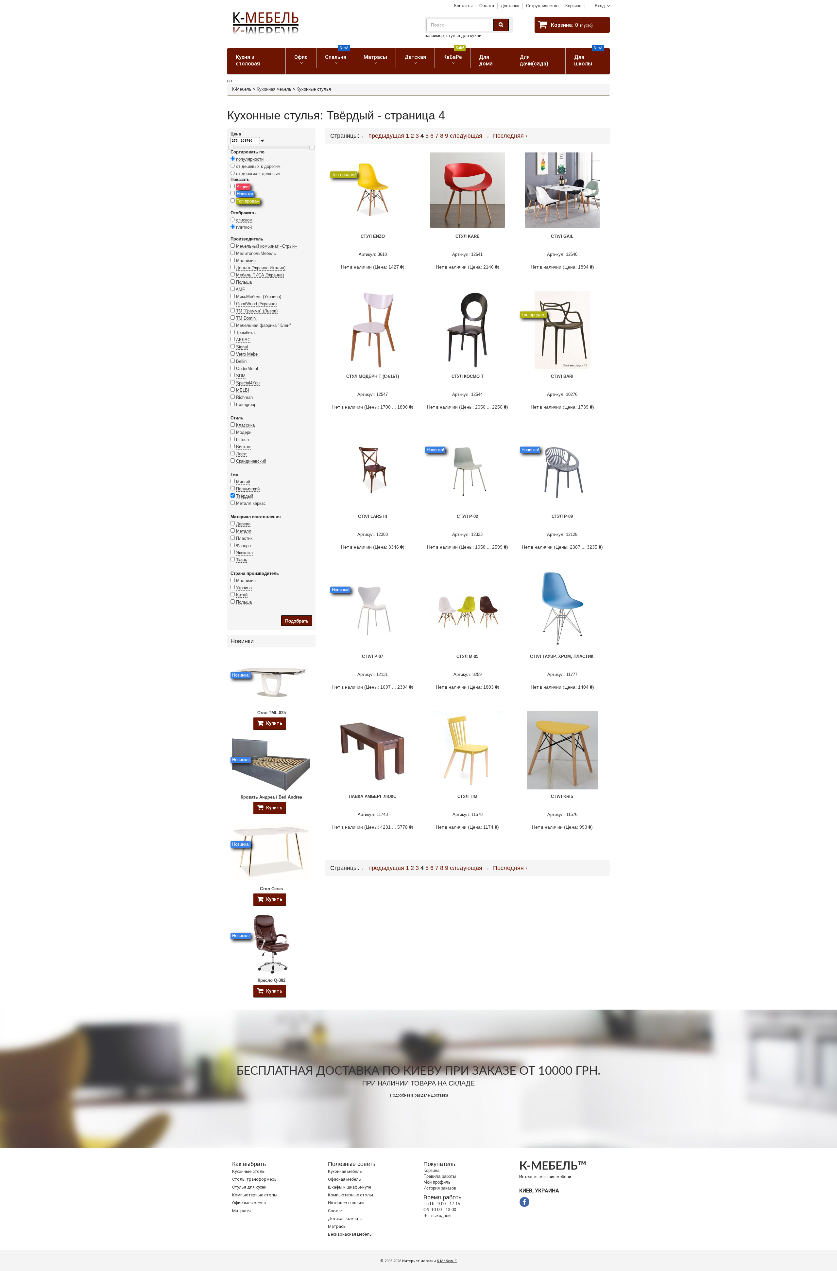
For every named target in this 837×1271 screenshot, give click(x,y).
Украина (244, 587)
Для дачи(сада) (534, 60)
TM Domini (246, 318)
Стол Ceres (271, 888)
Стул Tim (467, 796)
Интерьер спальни (346, 1202)
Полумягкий (248, 488)
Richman (244, 397)
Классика (245, 425)
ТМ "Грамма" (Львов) (257, 311)
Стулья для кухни (249, 1187)
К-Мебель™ (447, 1261)
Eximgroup (246, 404)
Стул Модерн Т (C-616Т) (372, 376)
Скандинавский (251, 461)
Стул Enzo (373, 236)
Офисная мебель (344, 1179)
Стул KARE (467, 236)
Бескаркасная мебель (350, 1234)
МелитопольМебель (256, 253)
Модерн (243, 432)
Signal (242, 346)
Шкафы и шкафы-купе (349, 1187)
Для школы (588, 57)
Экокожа (244, 552)
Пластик (244, 538)
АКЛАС (243, 339)
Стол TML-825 (271, 712)
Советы (336, 1210)
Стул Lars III (372, 516)
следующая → (470, 135)
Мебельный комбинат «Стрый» (266, 246)
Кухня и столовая (248, 60)
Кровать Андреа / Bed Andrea (271, 797)
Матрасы (375, 57)
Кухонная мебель (274, 89)
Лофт (241, 453)
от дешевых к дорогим (258, 166)
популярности (250, 159)
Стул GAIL (562, 236)
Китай (242, 594)
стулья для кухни (463, 35)
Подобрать (296, 620)
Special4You (248, 382)
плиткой (244, 227)
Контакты (463, 5)
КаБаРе (453, 54)
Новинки (245, 193)
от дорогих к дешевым (258, 173)
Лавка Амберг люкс (372, 796)
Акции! (243, 186)
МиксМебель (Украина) (258, 296)
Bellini (242, 361)
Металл (243, 531)
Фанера (243, 545)
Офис (301, 57)
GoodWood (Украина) (256, 303)
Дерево (243, 523)
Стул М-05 (467, 656)
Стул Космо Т (468, 376)
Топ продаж (248, 201)
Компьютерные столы (254, 1194)
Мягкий (243, 481)
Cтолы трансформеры (255, 1179)
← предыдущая (382, 135)
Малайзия (246, 260)
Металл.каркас (251, 503)
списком (244, 220)
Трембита (245, 332)
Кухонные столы (248, 1171)
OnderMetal (247, 368)
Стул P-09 (562, 516)
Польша (244, 282)
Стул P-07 (372, 656)
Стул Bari (562, 376)
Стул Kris (562, 796)
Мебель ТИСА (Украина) (260, 275)
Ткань (241, 559)
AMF (240, 289)
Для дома (486, 60)
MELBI (242, 390)
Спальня (336, 54)
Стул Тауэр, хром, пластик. (562, 656)
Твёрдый (244, 496)
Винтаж (243, 446)
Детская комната (345, 1218)
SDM (241, 375)
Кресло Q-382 (271, 980)
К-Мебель (241, 89)
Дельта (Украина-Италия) (260, 267)
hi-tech (242, 439)
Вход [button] (600, 5)
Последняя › (510, 135)
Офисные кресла (249, 1202)
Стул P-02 (467, 516)
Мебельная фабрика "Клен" (263, 325)
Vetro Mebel (247, 354)
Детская (415, 57)
